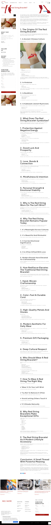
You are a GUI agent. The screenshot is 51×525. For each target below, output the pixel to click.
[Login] (43, 2)
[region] (10, 519)
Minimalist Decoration (8, 28)
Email (2, 83)
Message (2, 86)
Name (2, 77)
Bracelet (20, 2)
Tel (2, 80)
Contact (30, 2)
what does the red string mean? (8, 66)
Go (14, 15)
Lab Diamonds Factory (13, 2)
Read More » (2, 494)
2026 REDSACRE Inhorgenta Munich (8, 60)
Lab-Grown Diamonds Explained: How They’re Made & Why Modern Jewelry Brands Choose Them (8, 62)
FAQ (34, 2)
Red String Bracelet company (45, 473)
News (3, 3)
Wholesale (6, 2)
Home (2, 2)
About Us (25, 2)
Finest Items (8, 104)
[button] (44, 11)
